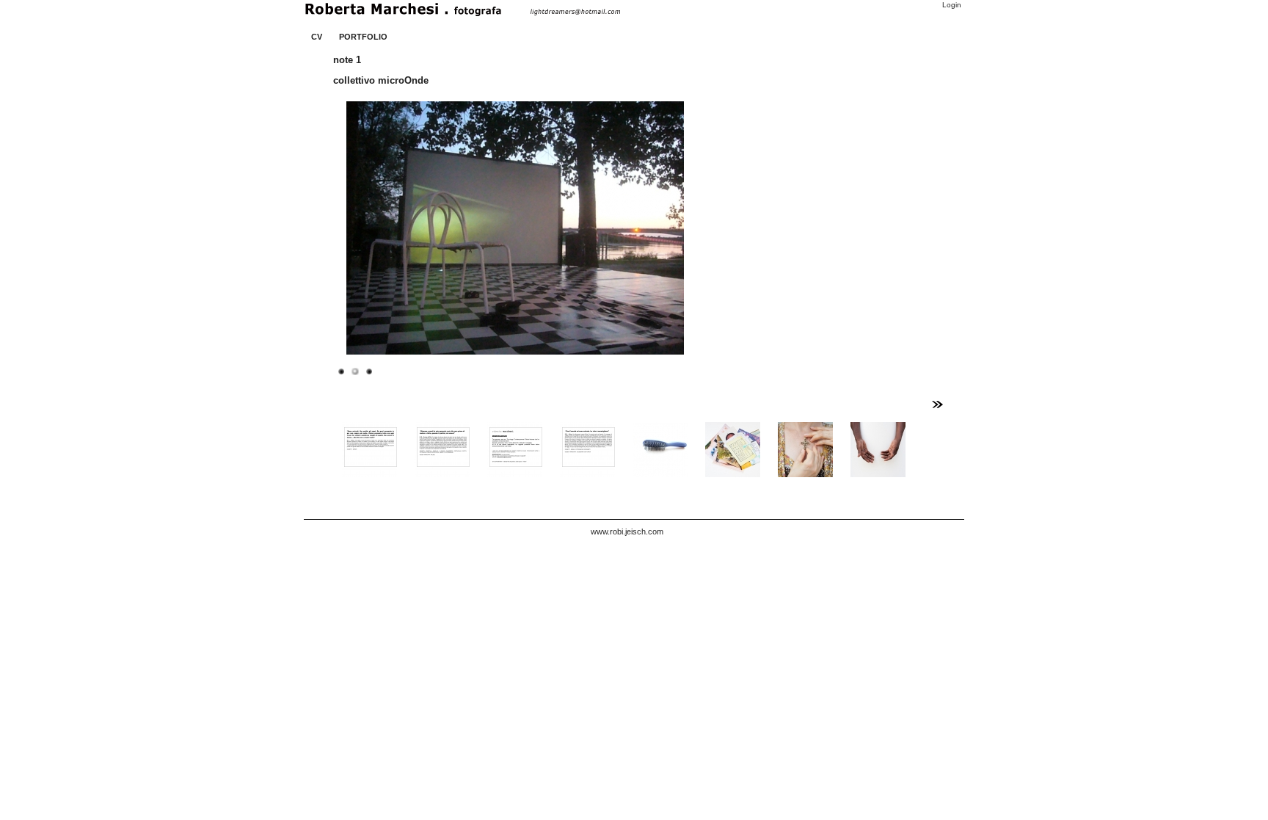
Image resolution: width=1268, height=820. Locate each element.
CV (316, 36)
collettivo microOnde (381, 80)
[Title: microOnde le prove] (341, 371)
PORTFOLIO (363, 36)
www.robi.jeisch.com (627, 531)
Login (951, 5)
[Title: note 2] (369, 371)
